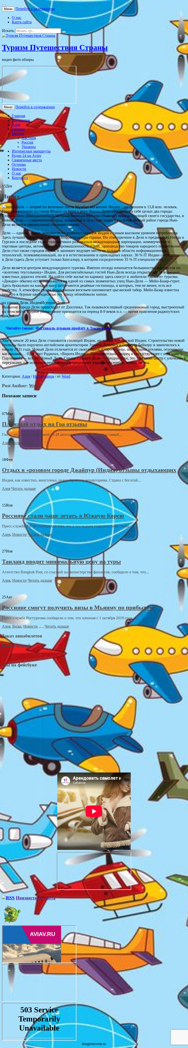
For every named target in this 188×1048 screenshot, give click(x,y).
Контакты (20, 178)
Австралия (21, 120)
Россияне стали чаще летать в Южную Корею (63, 515)
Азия (16, 125)
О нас (16, 17)
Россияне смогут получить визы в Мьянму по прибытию (78, 607)
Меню (8, 9)
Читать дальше (23, 443)
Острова (19, 164)
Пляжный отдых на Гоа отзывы (44, 424)
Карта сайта (22, 22)
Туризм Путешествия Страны (55, 47)
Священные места (27, 160)
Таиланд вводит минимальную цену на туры (61, 561)
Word (66, 376)
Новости (19, 169)
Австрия (29, 138)
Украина (29, 147)
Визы (16, 626)
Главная (18, 116)
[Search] (64, 32)
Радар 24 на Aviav (26, 155)
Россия (27, 142)
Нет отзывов (43, 376)
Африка (18, 129)
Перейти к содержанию (35, 9)
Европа (18, 133)
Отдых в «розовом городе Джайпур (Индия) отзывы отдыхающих (89, 470)
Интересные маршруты (31, 151)
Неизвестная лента (36, 897)
